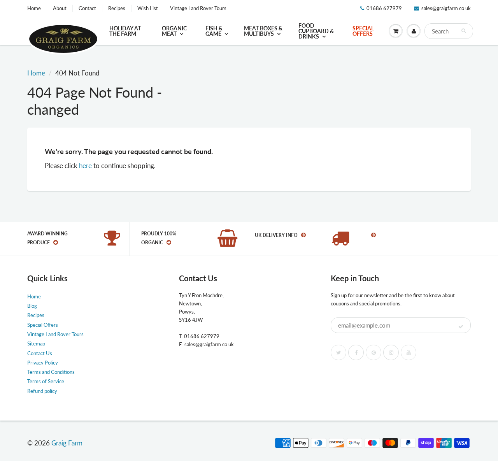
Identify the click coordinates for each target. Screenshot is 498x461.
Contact (87, 8)
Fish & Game (214, 31)
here (85, 165)
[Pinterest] (373, 352)
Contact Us (39, 353)
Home (34, 8)
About (60, 8)
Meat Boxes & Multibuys (263, 31)
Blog (32, 306)
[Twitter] (338, 352)
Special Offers (363, 31)
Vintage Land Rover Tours (198, 8)
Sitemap (36, 343)
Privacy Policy (42, 362)
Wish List (147, 8)
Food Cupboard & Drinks (316, 31)
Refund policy (42, 391)
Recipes (116, 8)
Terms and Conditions (51, 372)
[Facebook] (356, 352)
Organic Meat (174, 31)
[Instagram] (391, 352)
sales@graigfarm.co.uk (446, 8)
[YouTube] (408, 352)
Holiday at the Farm (125, 31)
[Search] (463, 31)
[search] (448, 31)
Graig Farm (66, 443)
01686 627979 (384, 8)
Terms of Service (45, 381)
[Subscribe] (461, 327)
